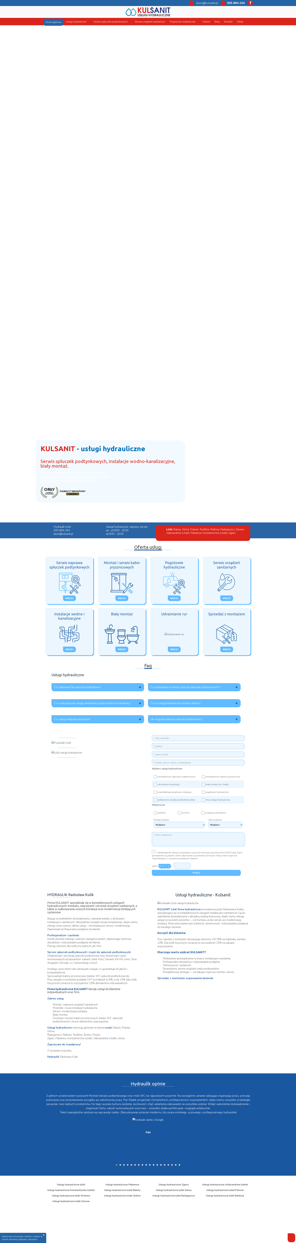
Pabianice (196, 533)
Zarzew (240, 529)
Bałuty (177, 529)
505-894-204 (236, 3)
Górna (185, 529)
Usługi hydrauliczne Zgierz (174, 1184)
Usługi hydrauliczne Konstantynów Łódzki (71, 1190)
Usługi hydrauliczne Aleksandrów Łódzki (225, 1184)
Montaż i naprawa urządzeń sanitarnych (75, 1004)
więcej (69, 598)
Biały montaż (60, 1015)
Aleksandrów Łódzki (177, 533)
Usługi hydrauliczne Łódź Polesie (225, 1190)
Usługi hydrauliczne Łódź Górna (173, 1190)
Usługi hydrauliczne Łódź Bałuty (122, 1190)
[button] (116, 1164)
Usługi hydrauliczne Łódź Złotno (122, 1195)
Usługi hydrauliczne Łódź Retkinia (225, 1195)
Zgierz (232, 533)
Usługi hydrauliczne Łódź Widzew (71, 1195)
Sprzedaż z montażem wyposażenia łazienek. (185, 978)
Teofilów (204, 529)
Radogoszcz (227, 529)
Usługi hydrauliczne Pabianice (122, 1184)
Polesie (194, 529)
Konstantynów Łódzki (215, 533)
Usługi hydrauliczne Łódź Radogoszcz (173, 1195)
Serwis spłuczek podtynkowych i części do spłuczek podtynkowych (89, 952)
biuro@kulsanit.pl (207, 3)
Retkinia (214, 529)
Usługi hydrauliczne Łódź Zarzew (71, 1201)
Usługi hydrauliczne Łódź (71, 1184)
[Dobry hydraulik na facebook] (249, 3)
